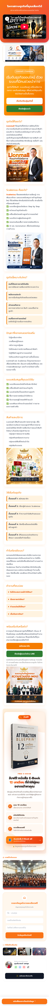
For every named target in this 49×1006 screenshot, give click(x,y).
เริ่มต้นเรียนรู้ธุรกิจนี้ (24, 101)
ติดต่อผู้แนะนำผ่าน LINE (24, 653)
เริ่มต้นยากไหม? (16, 614)
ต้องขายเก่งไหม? (17, 599)
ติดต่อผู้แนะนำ (24, 108)
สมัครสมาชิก (24, 646)
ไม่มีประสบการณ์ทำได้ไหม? (21, 592)
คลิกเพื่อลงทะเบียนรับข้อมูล (23, 1001)
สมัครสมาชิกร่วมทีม (26, 976)
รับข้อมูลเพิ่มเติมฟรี (24, 935)
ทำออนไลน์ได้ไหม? (17, 606)
